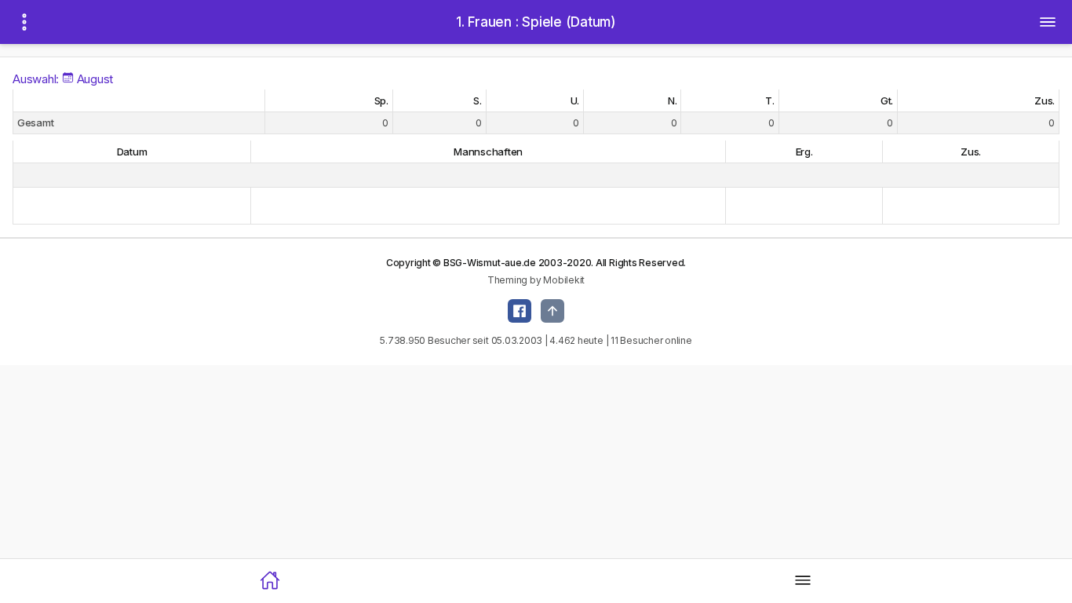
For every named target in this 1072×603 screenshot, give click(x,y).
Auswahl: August (63, 78)
